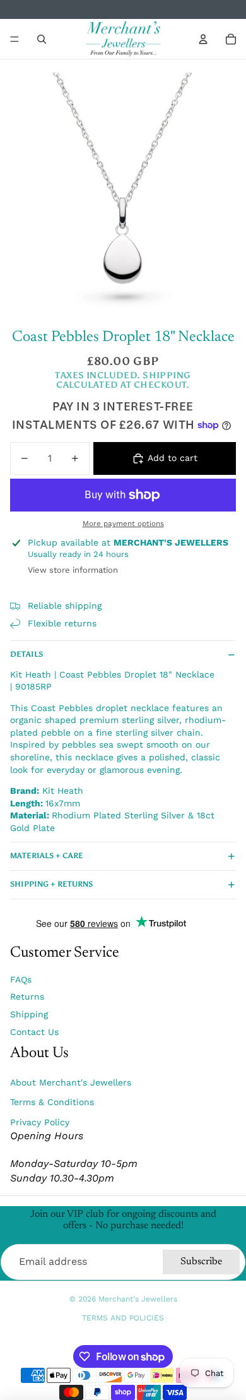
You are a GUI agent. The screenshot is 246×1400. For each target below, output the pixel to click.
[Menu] (14, 39)
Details (26, 654)
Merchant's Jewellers (137, 1299)
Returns (27, 996)
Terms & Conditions (52, 1102)
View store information (73, 570)
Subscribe (201, 1262)
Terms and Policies (123, 1317)
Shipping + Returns (51, 884)
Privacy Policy (39, 1122)
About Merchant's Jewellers (70, 1082)
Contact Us (34, 1032)
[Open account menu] (203, 39)
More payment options (123, 523)
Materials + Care (46, 855)
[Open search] (42, 39)
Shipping (29, 1014)
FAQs (21, 979)
